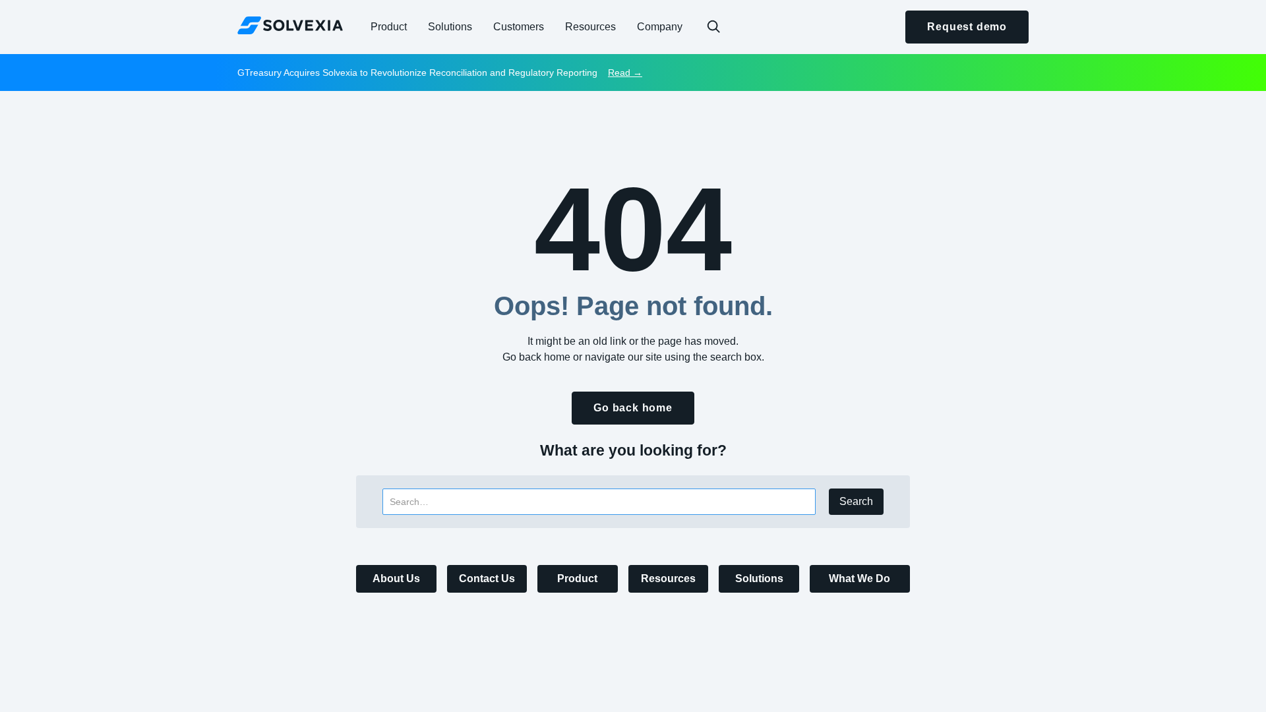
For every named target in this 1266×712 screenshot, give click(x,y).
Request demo (967, 26)
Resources (668, 578)
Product (577, 578)
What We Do (859, 578)
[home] (290, 25)
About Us (396, 578)
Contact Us (487, 578)
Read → (625, 72)
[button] (389, 27)
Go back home (633, 407)
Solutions (759, 578)
